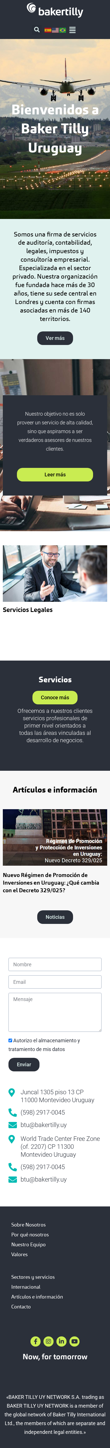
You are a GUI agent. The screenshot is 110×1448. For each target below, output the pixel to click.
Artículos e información (37, 1296)
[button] (37, 30)
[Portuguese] (63, 30)
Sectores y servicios (33, 1277)
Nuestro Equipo (28, 1244)
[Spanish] (48, 30)
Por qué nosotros (30, 1234)
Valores (19, 1254)
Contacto (21, 1306)
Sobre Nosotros (28, 1224)
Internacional (25, 1287)
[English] (55, 30)
